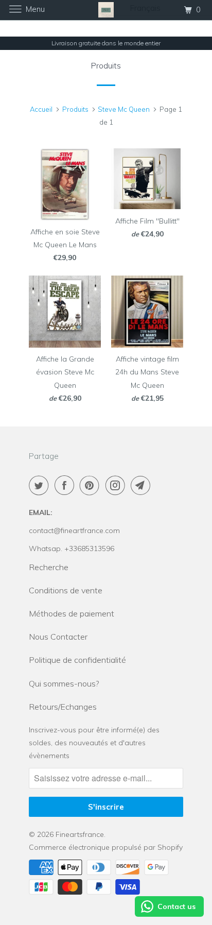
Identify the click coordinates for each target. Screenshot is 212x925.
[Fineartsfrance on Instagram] (117, 485)
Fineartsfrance (80, 834)
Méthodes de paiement (71, 613)
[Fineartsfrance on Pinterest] (91, 485)
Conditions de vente (65, 590)
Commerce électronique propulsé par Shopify (106, 847)
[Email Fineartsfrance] (142, 485)
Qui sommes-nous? (64, 683)
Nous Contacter (58, 636)
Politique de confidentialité (77, 660)
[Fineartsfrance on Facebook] (66, 485)
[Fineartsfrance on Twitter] (40, 485)
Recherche (48, 567)
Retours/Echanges (63, 706)
